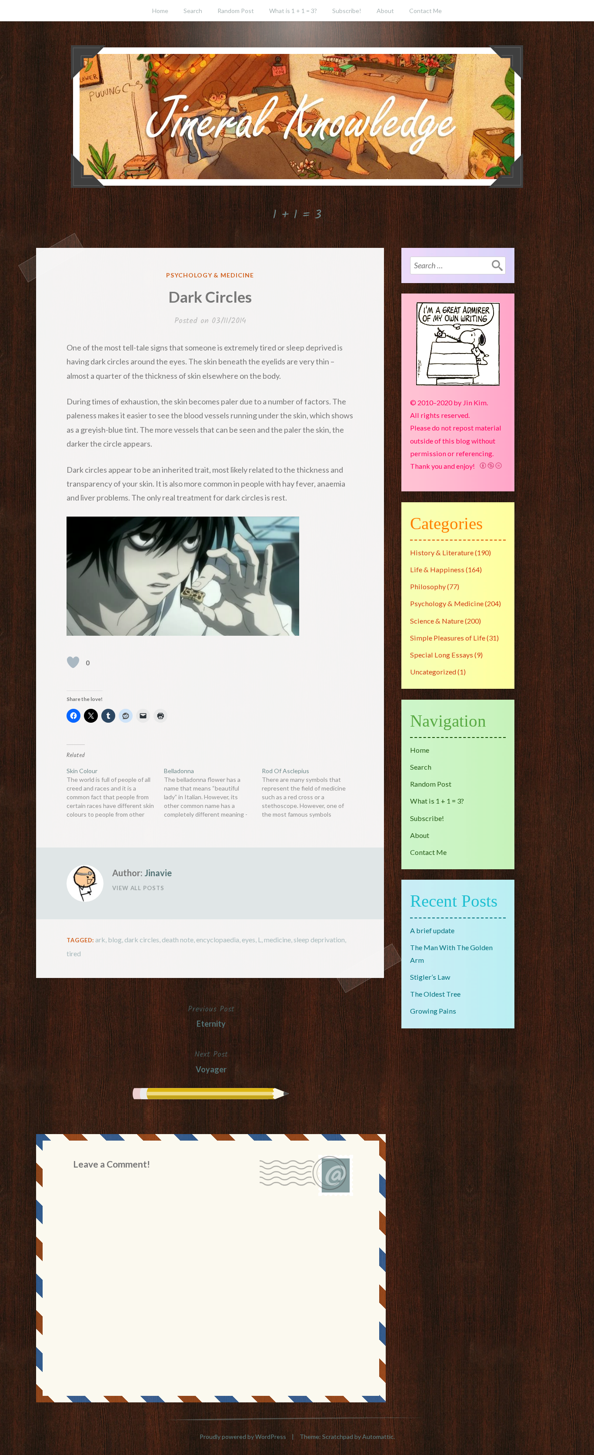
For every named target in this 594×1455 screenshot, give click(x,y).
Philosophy (428, 586)
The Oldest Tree (435, 994)
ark (100, 939)
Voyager (211, 1061)
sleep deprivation (319, 939)
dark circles (141, 939)
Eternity (211, 1015)
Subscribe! (346, 10)
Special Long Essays (441, 655)
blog (115, 939)
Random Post (235, 10)
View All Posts (138, 887)
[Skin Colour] (115, 793)
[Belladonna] (212, 793)
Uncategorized (433, 671)
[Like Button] (73, 662)
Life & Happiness (437, 569)
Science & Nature (437, 621)
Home (160, 10)
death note (178, 939)
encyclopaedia (217, 939)
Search (193, 10)
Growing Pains (433, 1011)
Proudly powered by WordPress (243, 1436)
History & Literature (442, 552)
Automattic (378, 1436)
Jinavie (158, 873)
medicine (277, 939)
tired (74, 953)
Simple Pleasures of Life (447, 638)
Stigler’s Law (430, 977)
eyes (248, 939)
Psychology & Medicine (210, 275)
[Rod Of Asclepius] (310, 793)
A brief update (432, 930)
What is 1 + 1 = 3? (293, 10)
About (385, 10)
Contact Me (425, 10)
